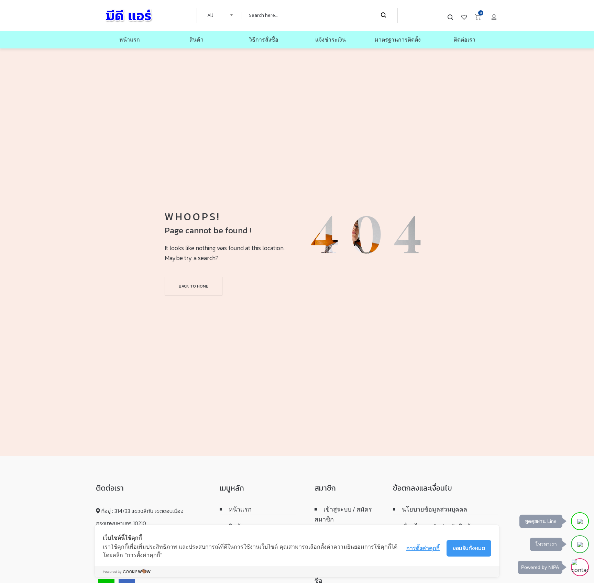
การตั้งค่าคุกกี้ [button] (423, 548)
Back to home (193, 286)
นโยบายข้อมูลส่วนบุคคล (434, 509)
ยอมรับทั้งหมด (468, 548)
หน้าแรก (240, 509)
